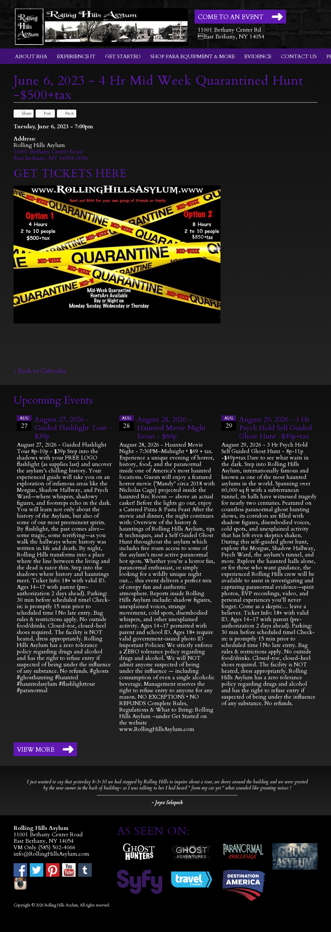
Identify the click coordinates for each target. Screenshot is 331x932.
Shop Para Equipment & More (192, 56)
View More (35, 750)
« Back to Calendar (40, 370)
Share (27, 113)
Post (47, 113)
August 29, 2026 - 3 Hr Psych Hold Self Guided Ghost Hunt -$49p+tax (275, 427)
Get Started (123, 56)
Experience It (76, 56)
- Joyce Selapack (167, 802)
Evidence (257, 56)
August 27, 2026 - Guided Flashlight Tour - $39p (73, 427)
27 (24, 423)
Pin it (69, 113)
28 (126, 423)
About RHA (31, 56)
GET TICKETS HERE (72, 173)
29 (228, 423)
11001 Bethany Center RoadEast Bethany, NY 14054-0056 (51, 155)
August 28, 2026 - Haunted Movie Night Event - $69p (171, 427)
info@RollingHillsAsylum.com (51, 854)
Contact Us (299, 56)
